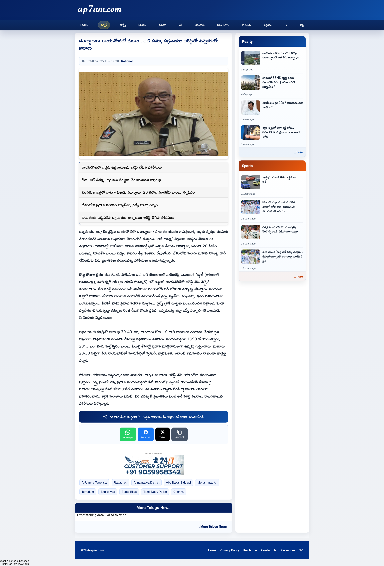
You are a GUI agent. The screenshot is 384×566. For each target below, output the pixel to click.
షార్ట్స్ (123, 24)
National (127, 61)
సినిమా (162, 24)
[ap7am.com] (100, 9)
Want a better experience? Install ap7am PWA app (15, 562)
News (142, 24)
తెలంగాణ (200, 24)
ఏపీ (180, 24)
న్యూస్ (104, 24)
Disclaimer (250, 550)
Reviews (223, 24)
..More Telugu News (213, 526)
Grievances (287, 550)
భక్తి (302, 24)
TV (286, 24)
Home (84, 24)
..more (298, 152)
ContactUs (268, 550)
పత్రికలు (268, 24)
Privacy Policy (230, 550)
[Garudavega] (154, 465)
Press (246, 24)
